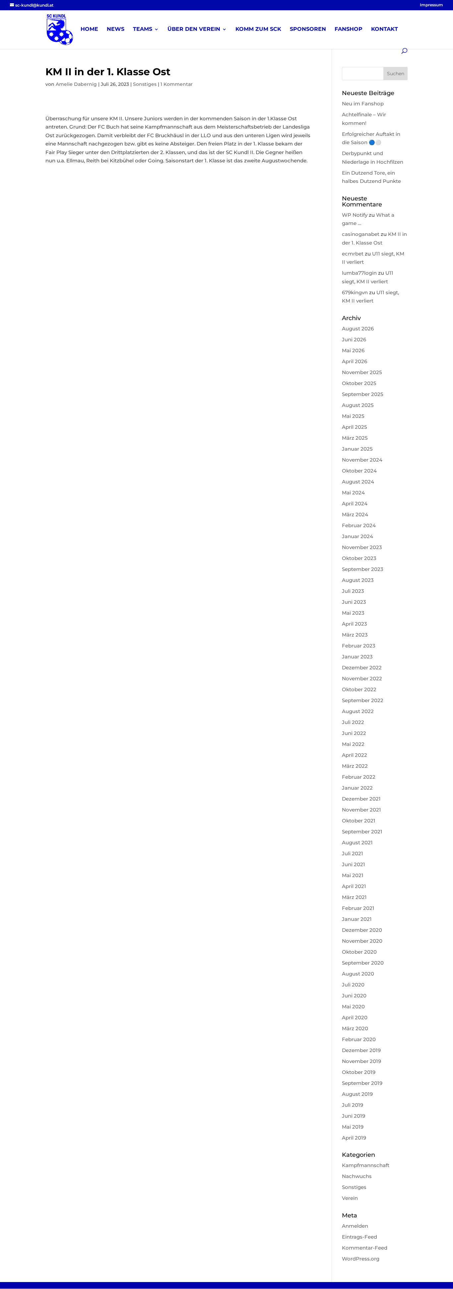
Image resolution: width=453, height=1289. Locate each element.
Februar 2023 (358, 646)
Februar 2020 (359, 1039)
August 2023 (358, 580)
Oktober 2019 (358, 1072)
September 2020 (363, 963)
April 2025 (354, 427)
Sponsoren (308, 29)
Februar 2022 (358, 777)
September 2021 (362, 831)
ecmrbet (352, 254)
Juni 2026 (354, 339)
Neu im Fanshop (363, 103)
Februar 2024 (359, 525)
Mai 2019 (352, 1127)
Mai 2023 (353, 613)
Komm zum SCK (258, 29)
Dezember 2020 (362, 930)
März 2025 (355, 438)
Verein (350, 1198)
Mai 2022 (353, 744)
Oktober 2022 (359, 689)
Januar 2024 (357, 536)
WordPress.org (360, 1259)
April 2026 (354, 361)
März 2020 (355, 1028)
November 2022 (362, 678)
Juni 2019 (353, 1116)
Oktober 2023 (359, 558)
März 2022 (355, 766)
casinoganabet (360, 234)
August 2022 (358, 711)
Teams (142, 29)
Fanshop (348, 29)
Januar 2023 (357, 656)
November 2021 (361, 810)
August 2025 (358, 405)
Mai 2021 (352, 875)
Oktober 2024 (359, 471)
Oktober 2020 (359, 952)
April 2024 (354, 503)
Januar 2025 (357, 449)
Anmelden (355, 1226)
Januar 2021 (357, 919)
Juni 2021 (353, 864)
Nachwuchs (357, 1176)
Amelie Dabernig (76, 84)
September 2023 (362, 569)
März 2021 (354, 897)
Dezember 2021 (361, 799)
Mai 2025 (353, 416)
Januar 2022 (357, 788)
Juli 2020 (353, 984)
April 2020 (354, 1017)
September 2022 (362, 700)
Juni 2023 (354, 602)
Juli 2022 (353, 722)
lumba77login (359, 273)
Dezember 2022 (362, 667)
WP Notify (354, 215)
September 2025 (362, 394)
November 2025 (362, 372)
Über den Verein (193, 29)
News (115, 29)
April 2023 (354, 624)
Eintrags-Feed (359, 1237)
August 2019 (357, 1094)
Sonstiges (145, 84)
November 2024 (362, 460)
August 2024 (358, 481)
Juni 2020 (354, 995)
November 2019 (361, 1061)
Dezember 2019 (361, 1050)
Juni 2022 (354, 733)
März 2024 (355, 514)
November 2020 (362, 941)
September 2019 (362, 1083)
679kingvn (355, 292)
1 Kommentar (177, 84)
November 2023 (362, 547)
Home (89, 29)
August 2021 (357, 842)
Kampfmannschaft (365, 1165)
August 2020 (358, 974)
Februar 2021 (358, 908)
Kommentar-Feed (364, 1248)
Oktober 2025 (359, 383)
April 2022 (354, 755)
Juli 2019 (352, 1105)
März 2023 (355, 635)
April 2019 (354, 1138)
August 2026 (358, 328)
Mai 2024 (353, 492)
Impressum (431, 5)
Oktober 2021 (358, 820)
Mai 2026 (353, 350)
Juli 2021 (352, 853)
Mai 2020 (353, 1006)
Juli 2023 (353, 591)
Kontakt (384, 29)
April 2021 (354, 886)
